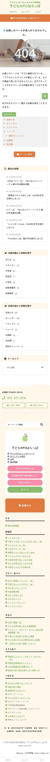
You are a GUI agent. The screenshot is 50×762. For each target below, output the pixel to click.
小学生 (10, 282)
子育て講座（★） (15, 622)
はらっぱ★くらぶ (15, 595)
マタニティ (12, 265)
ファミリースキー (15, 606)
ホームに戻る (25, 154)
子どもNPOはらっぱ (26, 468)
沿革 (12, 459)
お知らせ (10, 119)
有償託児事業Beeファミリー (20, 663)
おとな (10, 259)
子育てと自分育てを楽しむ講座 (21, 636)
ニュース (10, 131)
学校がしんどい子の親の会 (19, 567)
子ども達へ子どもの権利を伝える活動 (24, 639)
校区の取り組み (14, 686)
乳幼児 (10, 276)
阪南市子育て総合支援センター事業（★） (24, 670)
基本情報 (14, 462)
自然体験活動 (13, 591)
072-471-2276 (16, 397)
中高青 (10, 270)
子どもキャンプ (14, 598)
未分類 (9, 144)
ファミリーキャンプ (16, 602)
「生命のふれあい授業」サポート (22, 643)
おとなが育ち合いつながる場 (20, 563)
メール (26, 489)
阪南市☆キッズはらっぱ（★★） (22, 552)
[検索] (45, 96)
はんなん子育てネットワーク (20, 683)
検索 (42, 425)
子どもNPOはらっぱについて (26, 18)
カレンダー (11, 123)
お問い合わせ (38, 405)
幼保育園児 (12, 287)
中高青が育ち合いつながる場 (20, 559)
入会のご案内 (14, 405)
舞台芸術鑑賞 (14, 525)
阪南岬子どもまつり (16, 690)
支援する (26, 505)
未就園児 (11, 293)
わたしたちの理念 (17, 456)
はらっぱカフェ (25, 482)
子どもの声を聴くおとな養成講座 (22, 626)
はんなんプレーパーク (17, 588)
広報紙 (9, 140)
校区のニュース (16, 135)
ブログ (42, 760)
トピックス (11, 127)
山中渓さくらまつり (16, 716)
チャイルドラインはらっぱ (19, 556)
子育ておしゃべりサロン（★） (21, 584)
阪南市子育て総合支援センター (25, 475)
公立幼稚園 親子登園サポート (20, 666)
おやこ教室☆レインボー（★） (21, 580)
